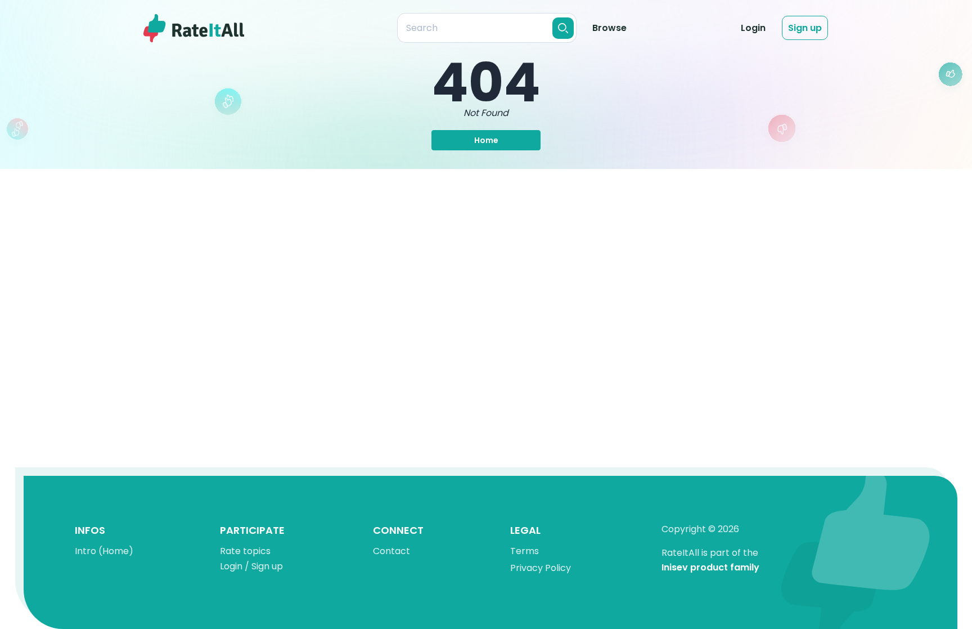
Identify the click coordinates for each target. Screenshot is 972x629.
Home (486, 140)
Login (753, 27)
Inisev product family (710, 568)
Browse (609, 27)
